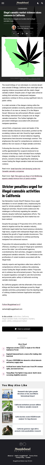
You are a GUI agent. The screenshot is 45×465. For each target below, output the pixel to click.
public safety (7, 321)
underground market (19, 321)
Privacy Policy (20, 457)
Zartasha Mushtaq (24, 26)
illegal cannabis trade (10, 319)
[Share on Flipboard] (22, 33)
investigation (23, 319)
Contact (28, 457)
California (25, 316)
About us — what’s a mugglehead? (18, 456)
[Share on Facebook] (14, 33)
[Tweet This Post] (18, 33)
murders (31, 319)
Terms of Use (33, 456)
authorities (17, 316)
